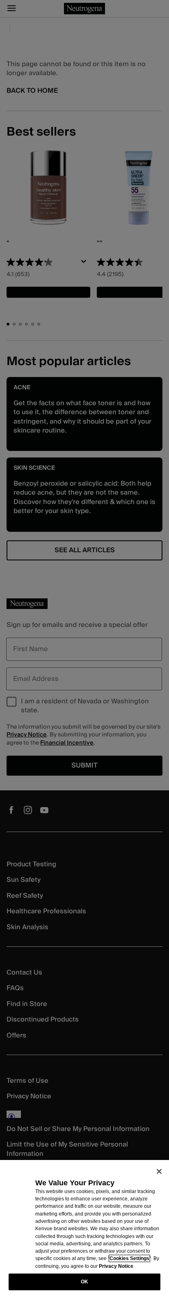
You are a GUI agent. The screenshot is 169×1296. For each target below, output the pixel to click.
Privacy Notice (116, 1266)
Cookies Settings (129, 1258)
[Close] (159, 1171)
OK (84, 1282)
